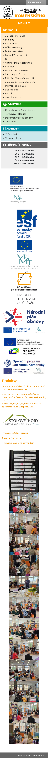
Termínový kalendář (15, 114)
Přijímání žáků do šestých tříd (20, 78)
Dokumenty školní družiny (19, 118)
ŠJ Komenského (13, 138)
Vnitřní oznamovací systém (19, 63)
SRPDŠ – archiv (13, 97)
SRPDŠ (8, 93)
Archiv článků (12, 43)
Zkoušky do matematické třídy (21, 82)
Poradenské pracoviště (16, 70)
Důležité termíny (14, 47)
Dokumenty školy (14, 51)
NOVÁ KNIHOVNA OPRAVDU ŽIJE (18, 443)
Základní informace (15, 36)
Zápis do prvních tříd (15, 74)
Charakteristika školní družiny (20, 110)
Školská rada (11, 90)
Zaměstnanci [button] (35, 2)
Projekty (9, 40)
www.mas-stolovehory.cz (15, 433)
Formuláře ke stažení (16, 55)
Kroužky (9, 66)
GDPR (8, 59)
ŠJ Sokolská (11, 134)
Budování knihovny (11, 438)
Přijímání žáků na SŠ (15, 86)
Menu (23, 23)
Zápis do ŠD (11, 121)
